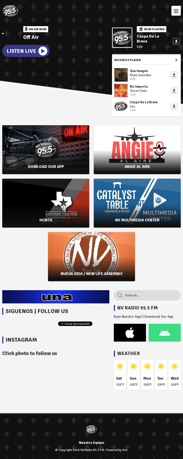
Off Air (31, 37)
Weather (128, 353)
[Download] (176, 41)
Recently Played (127, 60)
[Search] (120, 295)
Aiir (124, 450)
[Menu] (176, 11)
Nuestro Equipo (91, 442)
